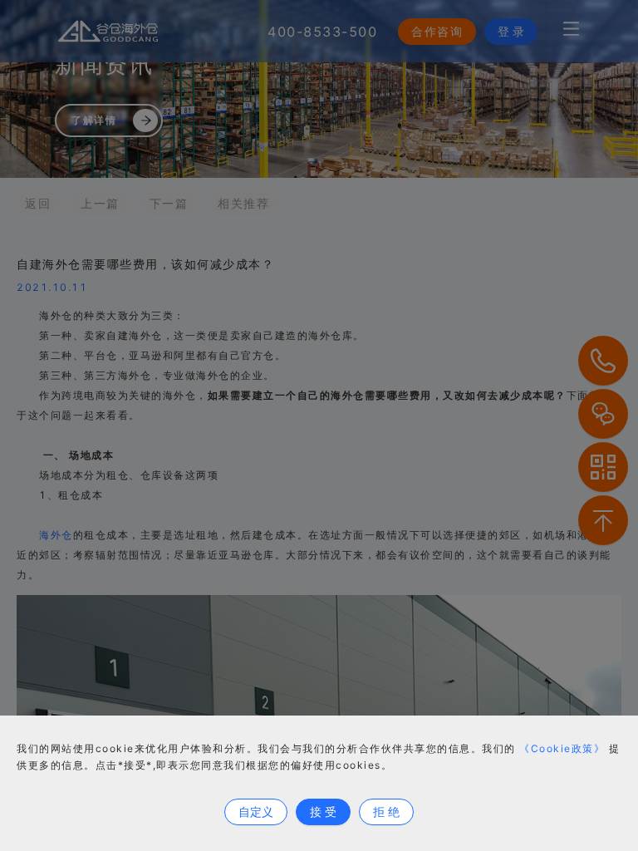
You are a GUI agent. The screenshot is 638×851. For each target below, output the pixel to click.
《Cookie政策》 (562, 748)
